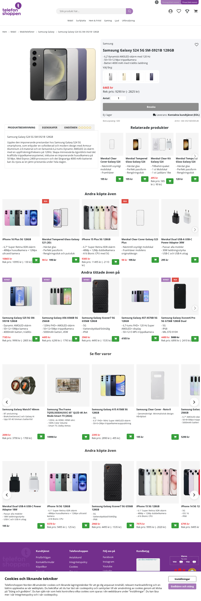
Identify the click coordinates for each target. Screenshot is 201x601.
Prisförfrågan (43, 557)
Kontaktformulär (45, 562)
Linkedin (107, 571)
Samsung (108, 43)
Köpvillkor (41, 566)
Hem (4, 31)
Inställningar (182, 579)
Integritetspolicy (78, 562)
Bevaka (151, 107)
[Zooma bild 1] (63, 74)
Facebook (108, 557)
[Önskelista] (179, 11)
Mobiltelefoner (27, 31)
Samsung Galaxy (46, 31)
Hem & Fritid (95, 20)
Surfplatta (81, 20)
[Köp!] (119, 179)
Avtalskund (75, 557)
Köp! (36, 260)
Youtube (107, 566)
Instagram (108, 561)
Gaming (108, 20)
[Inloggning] (170, 11)
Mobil (70, 20)
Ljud (117, 20)
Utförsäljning (128, 20)
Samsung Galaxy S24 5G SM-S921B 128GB (78, 31)
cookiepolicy (50, 594)
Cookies (73, 566)
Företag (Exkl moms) (170, 2)
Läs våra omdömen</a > (147, 560)
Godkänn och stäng (182, 586)
